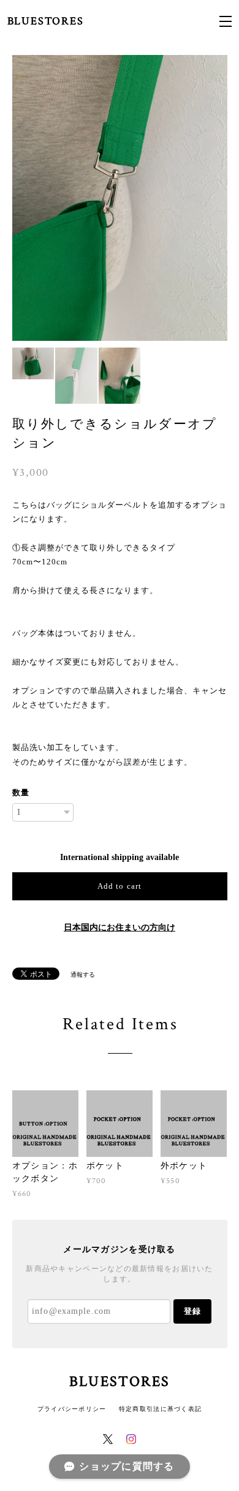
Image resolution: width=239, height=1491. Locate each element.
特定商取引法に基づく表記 (160, 1408)
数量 (20, 792)
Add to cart (119, 886)
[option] (119, 198)
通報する (82, 974)
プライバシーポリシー (72, 1408)
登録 (192, 1311)
